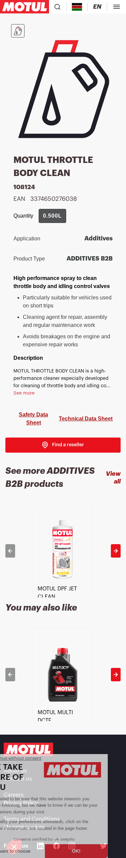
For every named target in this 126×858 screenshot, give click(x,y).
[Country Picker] (77, 7)
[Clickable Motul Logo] (24, 6)
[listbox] (63, 550)
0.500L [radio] (52, 216)
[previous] (10, 551)
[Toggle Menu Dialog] (117, 7)
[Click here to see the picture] (18, 31)
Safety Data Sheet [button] (33, 418)
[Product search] (57, 6)
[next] (116, 551)
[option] (63, 550)
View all (113, 477)
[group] (52, 216)
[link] (63, 445)
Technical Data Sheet (86, 418)
